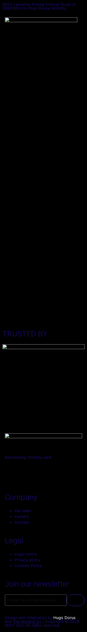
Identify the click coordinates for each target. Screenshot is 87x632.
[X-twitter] (37, 474)
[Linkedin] (11, 474)
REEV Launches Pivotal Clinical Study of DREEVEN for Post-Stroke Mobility (39, 6)
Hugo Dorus (64, 617)
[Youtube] (51, 474)
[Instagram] (24, 474)
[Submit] (76, 600)
